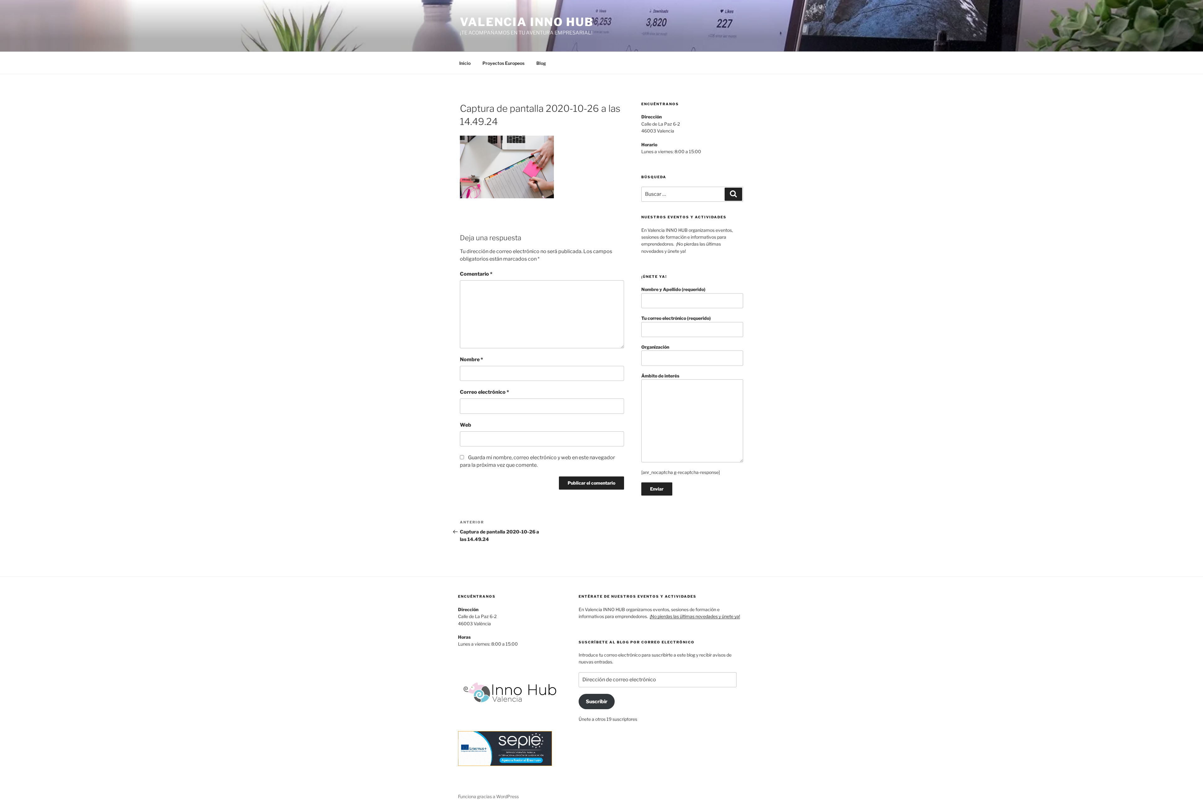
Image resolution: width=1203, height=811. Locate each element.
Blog (541, 63)
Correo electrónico (484, 392)
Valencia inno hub (527, 22)
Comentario (476, 274)
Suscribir (596, 701)
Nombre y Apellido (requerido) (673, 289)
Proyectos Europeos (503, 63)
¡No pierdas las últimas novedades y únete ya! (695, 616)
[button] (507, 167)
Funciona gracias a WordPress (488, 796)
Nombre (471, 359)
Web (465, 425)
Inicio (465, 63)
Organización (655, 347)
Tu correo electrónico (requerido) (676, 318)
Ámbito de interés (660, 375)
